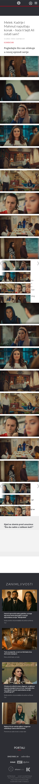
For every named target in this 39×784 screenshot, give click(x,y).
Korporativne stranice (19, 782)
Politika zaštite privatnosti (19, 778)
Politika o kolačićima (19, 780)
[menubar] (30, 3)
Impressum (11, 776)
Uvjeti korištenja (25, 776)
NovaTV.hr (20, 3)
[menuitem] (30, 3)
